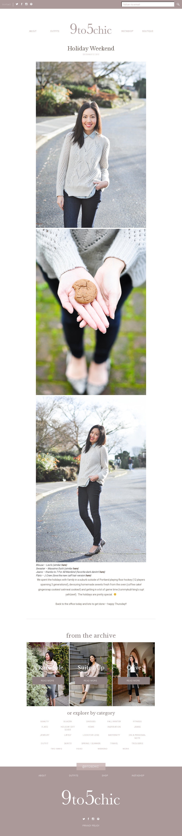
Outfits (54, 31)
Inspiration (114, 727)
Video (79, 748)
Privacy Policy (90, 825)
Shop (105, 775)
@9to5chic (90, 766)
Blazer (68, 721)
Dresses (91, 721)
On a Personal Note (137, 736)
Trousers (137, 743)
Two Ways (56, 748)
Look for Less (91, 735)
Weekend (102, 748)
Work (126, 748)
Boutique (147, 31)
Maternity (114, 735)
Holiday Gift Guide (68, 728)
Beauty (45, 721)
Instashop (127, 31)
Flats (45, 727)
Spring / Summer (91, 743)
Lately (67, 735)
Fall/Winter (114, 721)
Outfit (44, 743)
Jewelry (44, 735)
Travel (114, 743)
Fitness (137, 721)
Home (91, 727)
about (33, 31)
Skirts (67, 743)
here (63, 565)
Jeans (137, 727)
